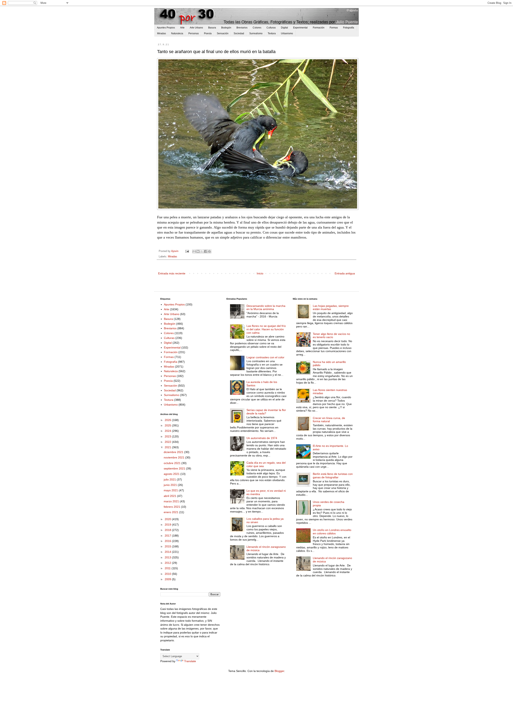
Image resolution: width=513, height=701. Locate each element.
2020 (168, 519)
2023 (168, 436)
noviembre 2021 (174, 457)
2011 (168, 568)
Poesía (208, 33)
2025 (168, 425)
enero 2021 (171, 512)
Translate (190, 661)
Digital (284, 27)
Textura (272, 33)
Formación (318, 27)
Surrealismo (256, 33)
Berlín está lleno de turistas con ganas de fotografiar (333, 475)
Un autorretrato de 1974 (261, 438)
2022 (168, 441)
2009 (168, 579)
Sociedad (239, 33)
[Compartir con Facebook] (206, 251)
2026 (168, 420)
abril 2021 (170, 496)
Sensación (222, 33)
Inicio (260, 273)
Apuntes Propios (166, 27)
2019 (168, 524)
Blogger (279, 671)
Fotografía (348, 27)
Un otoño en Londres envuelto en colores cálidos (332, 531)
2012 (168, 562)
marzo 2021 (172, 501)
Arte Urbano (196, 27)
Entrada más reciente (171, 273)
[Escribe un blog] (198, 251)
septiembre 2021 (175, 468)
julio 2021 (170, 479)
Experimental (300, 27)
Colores (257, 27)
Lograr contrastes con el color (265, 357)
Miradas (161, 33)
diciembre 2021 (174, 452)
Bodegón (226, 27)
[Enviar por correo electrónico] (194, 251)
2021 (168, 447)
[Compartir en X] (202, 251)
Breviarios (241, 27)
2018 (168, 530)
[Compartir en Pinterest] (209, 251)
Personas (193, 33)
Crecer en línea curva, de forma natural (329, 419)
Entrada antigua (345, 273)
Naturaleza (177, 33)
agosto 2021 (172, 473)
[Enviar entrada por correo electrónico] (187, 251)
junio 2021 (171, 484)
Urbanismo (287, 33)
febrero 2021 (172, 506)
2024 (168, 430)
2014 (168, 551)
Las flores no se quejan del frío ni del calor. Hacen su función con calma (266, 329)
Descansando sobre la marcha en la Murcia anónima (265, 307)
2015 (168, 546)
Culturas (271, 27)
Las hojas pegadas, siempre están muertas (331, 307)
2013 (168, 557)
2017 (168, 535)
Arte (182, 27)
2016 (168, 541)
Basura (212, 27)
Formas (334, 27)
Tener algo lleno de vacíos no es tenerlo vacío (331, 335)
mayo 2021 (171, 490)
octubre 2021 (172, 463)
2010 (168, 573)
